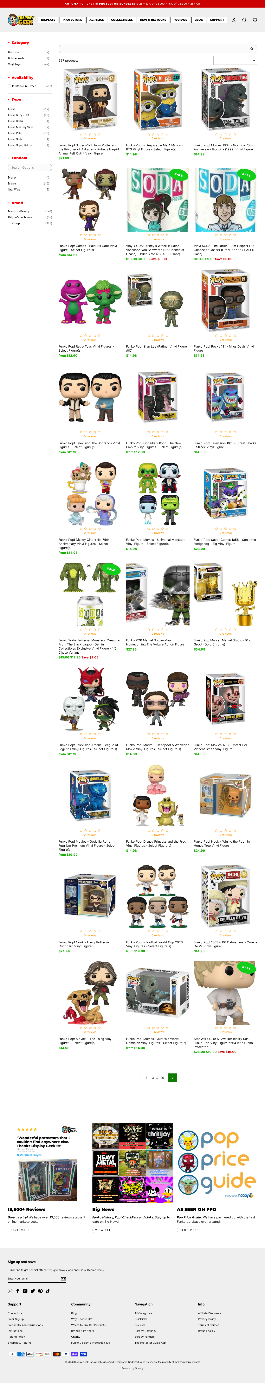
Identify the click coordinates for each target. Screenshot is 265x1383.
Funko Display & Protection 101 (90, 1342)
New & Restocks (153, 20)
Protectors (72, 20)
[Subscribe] (63, 1278)
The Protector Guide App (150, 1342)
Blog (199, 20)
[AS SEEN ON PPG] (217, 1163)
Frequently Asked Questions (25, 1325)
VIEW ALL (103, 1230)
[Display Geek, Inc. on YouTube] (25, 1291)
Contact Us (15, 1313)
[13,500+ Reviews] (48, 1163)
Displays (48, 20)
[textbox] (30, 167)
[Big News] (132, 1163)
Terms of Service (208, 1325)
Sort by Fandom (145, 1336)
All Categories (143, 1313)
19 (162, 1078)
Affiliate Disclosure (209, 1313)
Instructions (15, 1330)
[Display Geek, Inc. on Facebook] (17, 1291)
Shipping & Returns (19, 1342)
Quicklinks (141, 1319)
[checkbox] (28, 52)
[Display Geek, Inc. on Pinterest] (40, 1291)
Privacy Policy (207, 1319)
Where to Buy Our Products (88, 1325)
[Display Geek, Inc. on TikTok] (48, 1291)
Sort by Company (146, 1330)
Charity (75, 1336)
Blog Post (189, 1230)
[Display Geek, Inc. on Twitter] (32, 1291)
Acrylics (96, 20)
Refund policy (206, 1330)
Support (217, 20)
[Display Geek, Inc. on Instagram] (10, 1291)
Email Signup (16, 1319)
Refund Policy (16, 1336)
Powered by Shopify (133, 1368)
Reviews (180, 20)
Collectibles (122, 20)
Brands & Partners (82, 1330)
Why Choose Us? (82, 1319)
